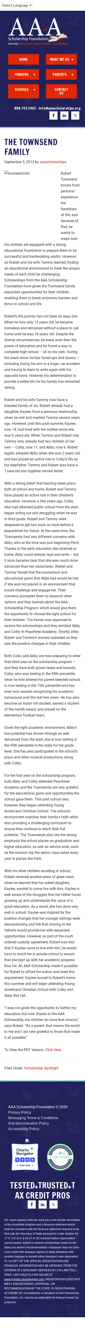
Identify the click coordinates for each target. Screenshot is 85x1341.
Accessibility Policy (23, 1129)
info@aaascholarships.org (60, 108)
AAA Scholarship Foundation (42, 31)
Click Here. (53, 1050)
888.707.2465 (25, 108)
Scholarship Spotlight (41, 1068)
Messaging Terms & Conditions (33, 1118)
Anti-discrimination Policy (28, 1123)
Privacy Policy (19, 1112)
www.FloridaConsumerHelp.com (24, 1279)
